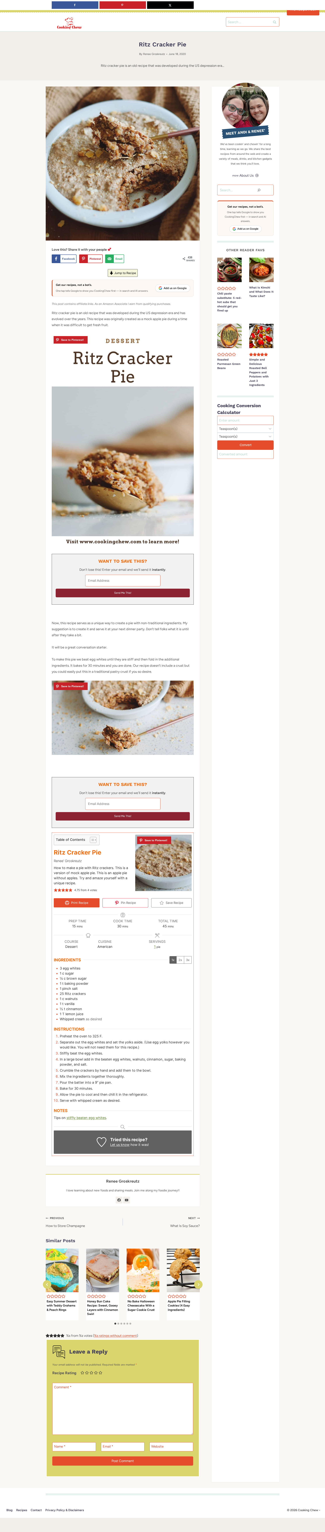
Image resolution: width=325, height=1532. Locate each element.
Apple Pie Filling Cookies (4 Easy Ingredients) (179, 1306)
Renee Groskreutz (154, 54)
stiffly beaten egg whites (86, 1118)
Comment (62, 1387)
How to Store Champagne (65, 1222)
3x (188, 960)
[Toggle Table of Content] (91, 840)
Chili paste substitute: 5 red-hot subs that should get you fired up (229, 302)
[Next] (198, 1284)
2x (180, 960)
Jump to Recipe (125, 273)
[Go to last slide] (47, 1284)
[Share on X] (170, 5)
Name (59, 1446)
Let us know (120, 1145)
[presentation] (62, 1270)
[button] (56, 890)
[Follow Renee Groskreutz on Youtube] (126, 1200)
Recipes (21, 1510)
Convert (245, 445)
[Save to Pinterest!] (71, 340)
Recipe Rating (64, 1373)
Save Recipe (174, 903)
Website (157, 1446)
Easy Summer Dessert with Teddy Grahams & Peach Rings (62, 1306)
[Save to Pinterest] (122, 5)
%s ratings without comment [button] (115, 1336)
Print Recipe (79, 903)
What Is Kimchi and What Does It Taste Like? (261, 292)
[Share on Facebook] (75, 5)
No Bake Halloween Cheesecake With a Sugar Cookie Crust (141, 1306)
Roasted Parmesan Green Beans (228, 364)
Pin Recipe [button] (128, 903)
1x (173, 960)
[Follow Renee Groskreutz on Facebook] (119, 1200)
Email (108, 1446)
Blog (9, 1510)
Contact (36, 1510)
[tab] (115, 1324)
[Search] (259, 190)
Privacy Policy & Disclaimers (64, 1510)
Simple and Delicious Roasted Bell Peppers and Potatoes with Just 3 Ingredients (259, 372)
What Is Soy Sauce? (185, 1222)
